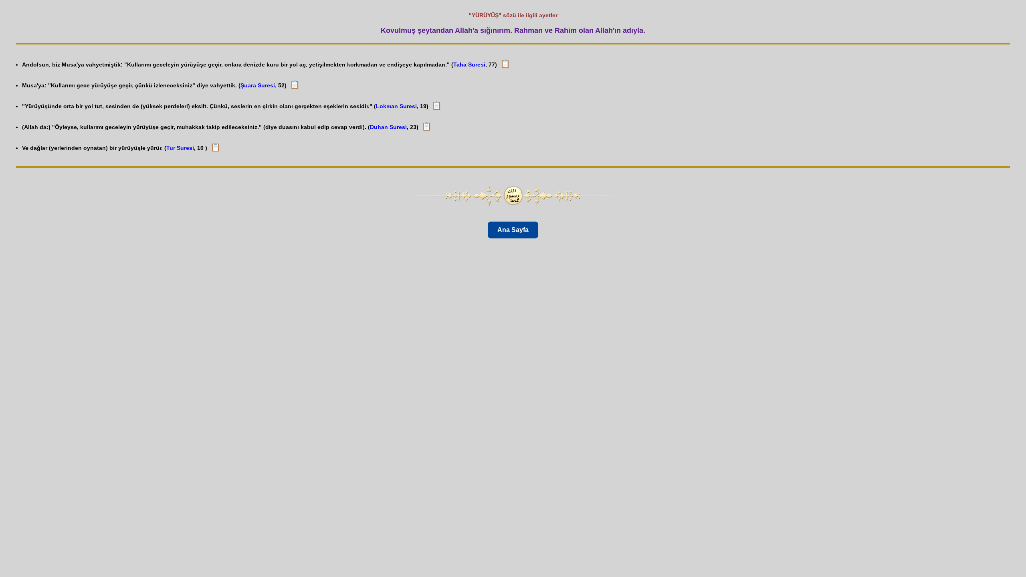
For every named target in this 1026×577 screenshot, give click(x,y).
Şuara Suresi (257, 85)
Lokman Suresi (396, 106)
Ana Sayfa (513, 229)
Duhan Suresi (388, 127)
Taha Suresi (469, 64)
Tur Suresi (180, 148)
